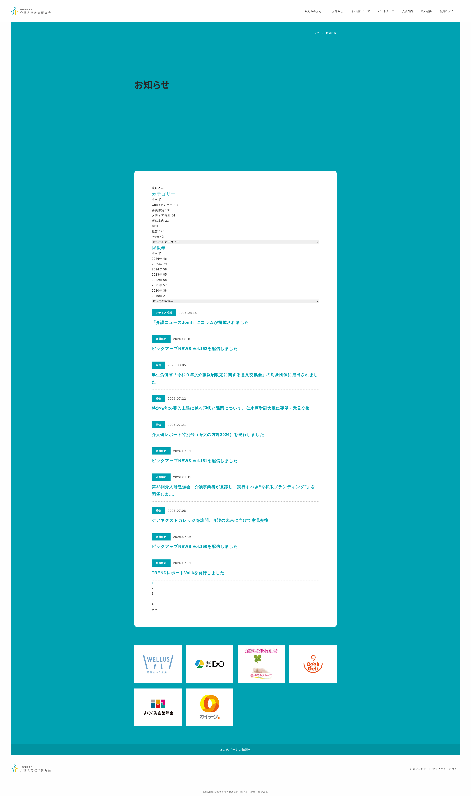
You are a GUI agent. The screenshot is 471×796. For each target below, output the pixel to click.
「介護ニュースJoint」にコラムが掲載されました (200, 322)
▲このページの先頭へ (235, 749)
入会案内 (407, 11)
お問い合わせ (418, 768)
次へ (155, 609)
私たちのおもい (314, 11)
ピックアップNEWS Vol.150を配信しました (195, 546)
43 (153, 604)
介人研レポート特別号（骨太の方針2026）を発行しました (208, 434)
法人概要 (426, 11)
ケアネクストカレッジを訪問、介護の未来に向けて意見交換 (210, 520)
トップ (315, 32)
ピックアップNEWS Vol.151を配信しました (195, 460)
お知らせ (337, 11)
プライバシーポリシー (446, 768)
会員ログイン (448, 11)
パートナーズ (386, 11)
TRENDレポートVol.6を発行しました (188, 572)
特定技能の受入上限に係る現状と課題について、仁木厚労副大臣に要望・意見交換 (231, 408)
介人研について (360, 11)
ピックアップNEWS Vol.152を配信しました (195, 348)
